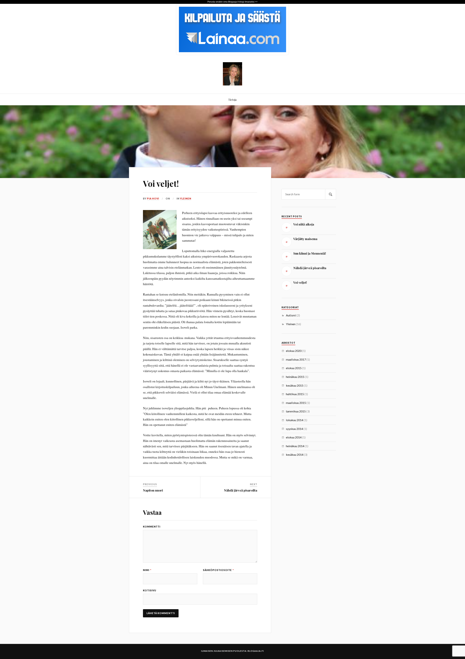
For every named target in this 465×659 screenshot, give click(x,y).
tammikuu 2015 (296, 411)
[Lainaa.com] (232, 54)
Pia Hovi (153, 198)
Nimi (147, 570)
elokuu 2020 (294, 350)
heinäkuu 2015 (295, 376)
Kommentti (151, 526)
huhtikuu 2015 (295, 394)
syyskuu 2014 (294, 428)
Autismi (291, 315)
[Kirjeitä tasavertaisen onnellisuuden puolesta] (232, 82)
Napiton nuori (153, 490)
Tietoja (232, 99)
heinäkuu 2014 (295, 446)
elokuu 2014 (294, 437)
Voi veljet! (161, 183)
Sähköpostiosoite (218, 570)
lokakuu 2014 (294, 420)
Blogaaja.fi (256, 651)
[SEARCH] (330, 194)
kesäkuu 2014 (294, 454)
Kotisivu (149, 590)
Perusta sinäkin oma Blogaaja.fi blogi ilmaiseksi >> (232, 2)
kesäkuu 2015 (294, 385)
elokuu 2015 (294, 368)
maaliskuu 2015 (296, 402)
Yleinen (185, 198)
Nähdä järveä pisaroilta (240, 490)
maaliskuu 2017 (296, 359)
